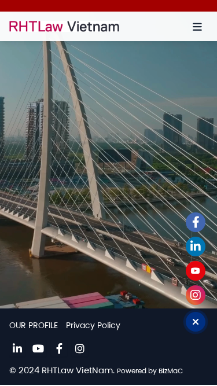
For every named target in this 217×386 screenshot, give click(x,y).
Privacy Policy (93, 325)
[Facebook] (59, 348)
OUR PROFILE (33, 325)
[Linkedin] (17, 348)
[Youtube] (38, 348)
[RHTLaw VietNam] (80, 26)
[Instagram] (80, 348)
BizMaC (171, 371)
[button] (197, 26)
